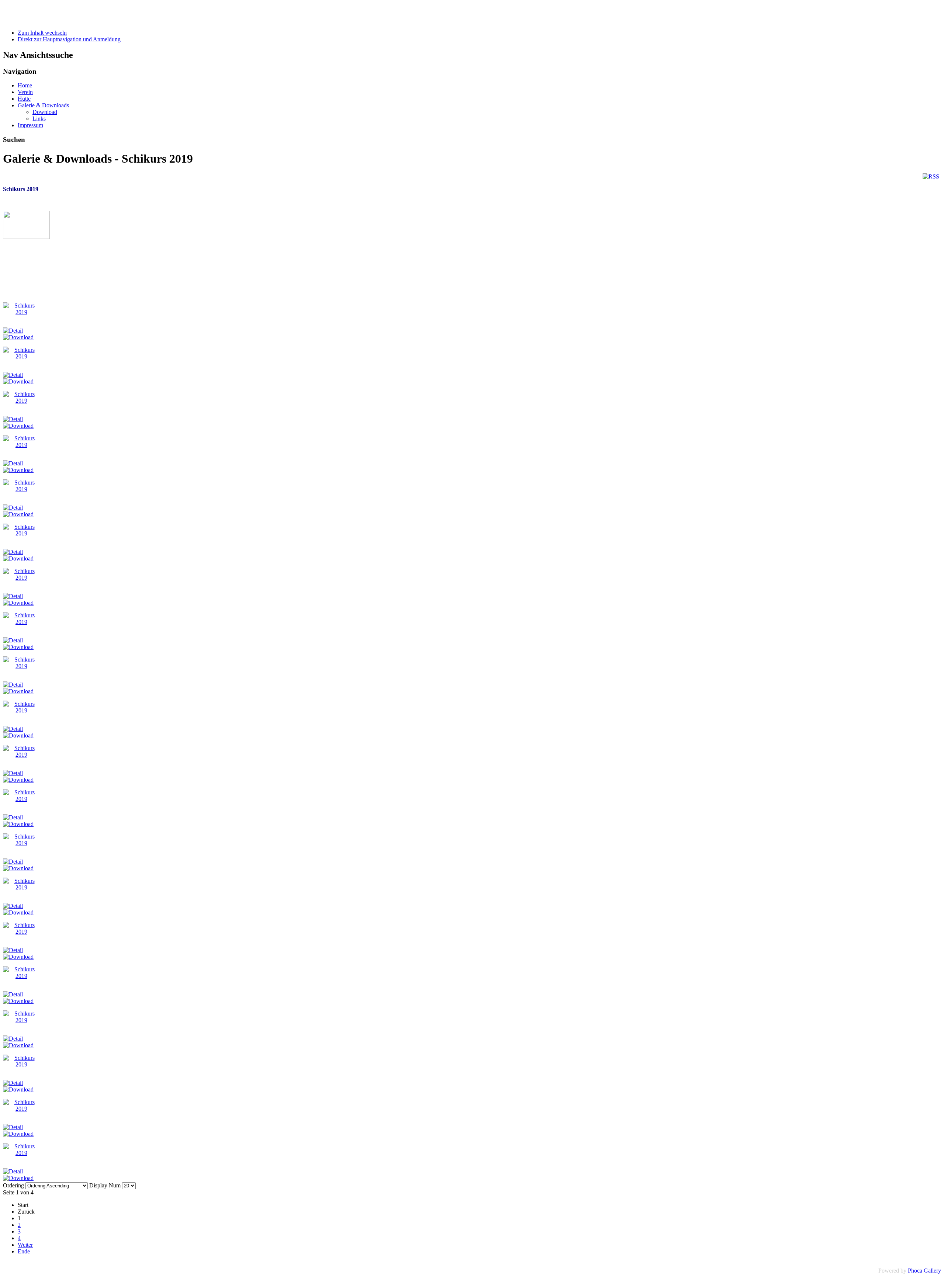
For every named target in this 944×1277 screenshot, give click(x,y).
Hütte (24, 99)
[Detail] (13, 330)
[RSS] (931, 176)
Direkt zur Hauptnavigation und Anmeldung (69, 39)
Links (39, 118)
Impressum (30, 125)
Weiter (25, 1245)
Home (25, 85)
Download (44, 112)
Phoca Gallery (924, 1270)
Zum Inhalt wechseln (42, 33)
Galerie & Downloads (43, 105)
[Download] (18, 337)
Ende (24, 1251)
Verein (25, 92)
